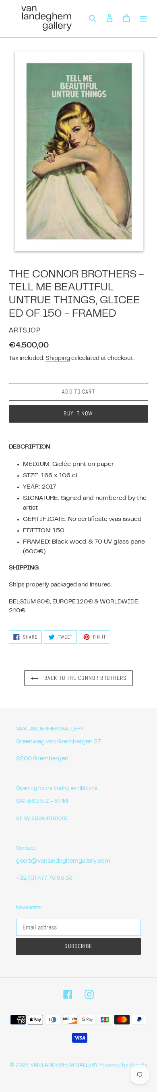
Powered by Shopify (123, 1065)
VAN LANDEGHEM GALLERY (64, 1065)
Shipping (57, 358)
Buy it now (78, 413)
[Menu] (143, 18)
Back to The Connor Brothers (84, 677)
